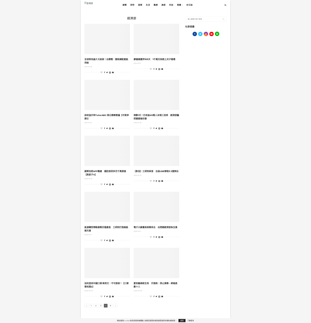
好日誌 (189, 5)
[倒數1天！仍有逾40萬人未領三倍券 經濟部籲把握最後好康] (156, 95)
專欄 (179, 5)
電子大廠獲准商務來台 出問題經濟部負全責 (155, 227)
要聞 (140, 5)
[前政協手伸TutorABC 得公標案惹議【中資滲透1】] (107, 95)
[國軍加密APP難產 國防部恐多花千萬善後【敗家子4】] (107, 151)
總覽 (125, 5)
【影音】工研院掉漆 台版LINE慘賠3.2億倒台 (156, 171)
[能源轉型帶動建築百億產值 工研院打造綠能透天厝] (107, 207)
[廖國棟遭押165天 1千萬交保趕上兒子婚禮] (156, 39)
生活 (148, 5)
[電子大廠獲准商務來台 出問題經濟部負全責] (156, 207)
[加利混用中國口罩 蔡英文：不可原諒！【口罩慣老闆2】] (107, 263)
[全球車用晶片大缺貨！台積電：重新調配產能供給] (107, 39)
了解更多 (190, 320)
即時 (132, 5)
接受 (182, 320)
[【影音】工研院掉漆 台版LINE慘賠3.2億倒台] (156, 151)
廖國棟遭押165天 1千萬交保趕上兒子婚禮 (154, 59)
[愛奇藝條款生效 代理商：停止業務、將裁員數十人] (156, 263)
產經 (163, 5)
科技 (171, 5)
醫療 (156, 5)
